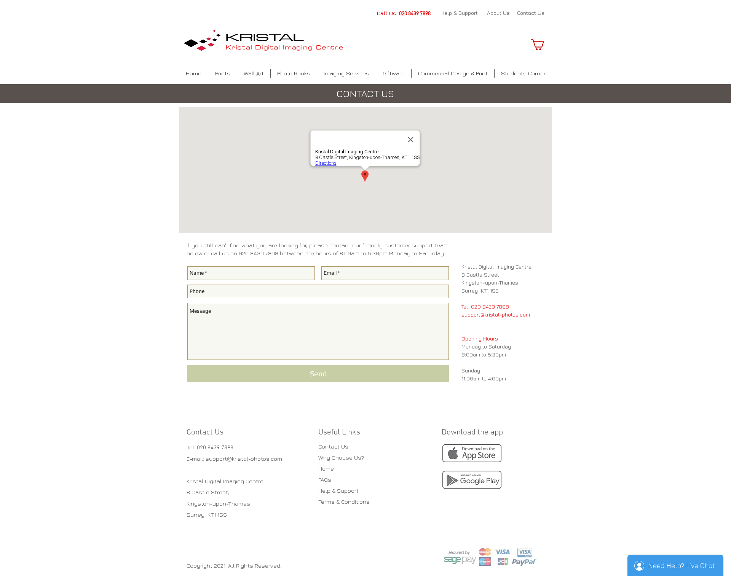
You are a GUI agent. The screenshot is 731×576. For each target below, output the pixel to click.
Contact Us (530, 13)
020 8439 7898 (415, 14)
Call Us (388, 13)
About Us (498, 13)
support (216, 458)
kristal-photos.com (257, 458)
